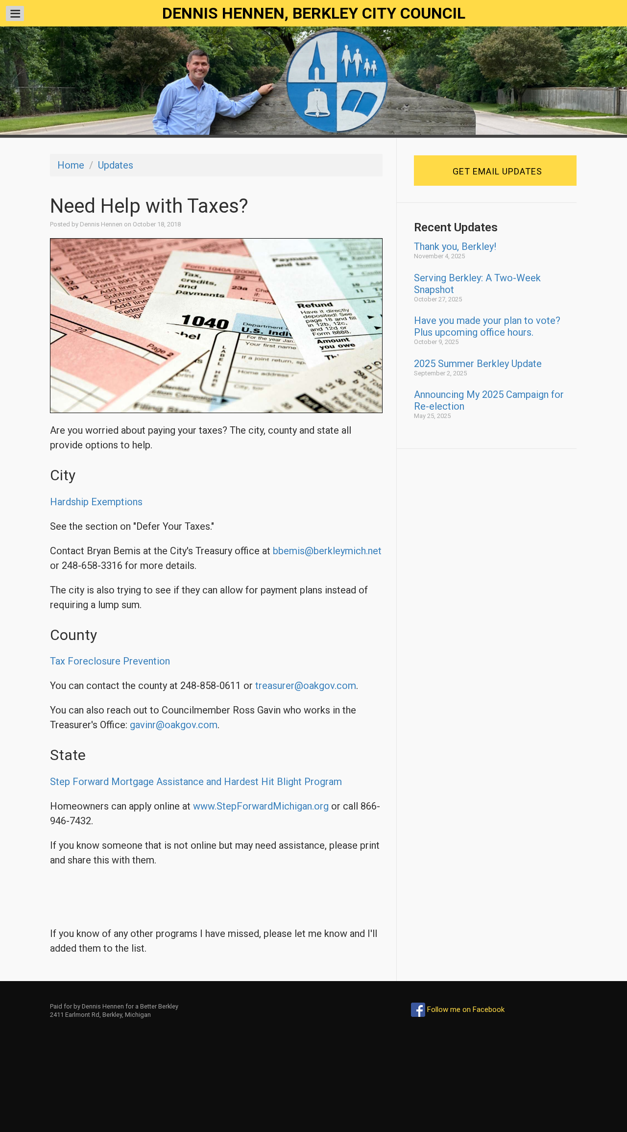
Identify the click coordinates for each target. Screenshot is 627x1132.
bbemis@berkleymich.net (327, 551)
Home (70, 165)
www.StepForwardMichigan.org (261, 806)
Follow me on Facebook (465, 1009)
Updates (115, 165)
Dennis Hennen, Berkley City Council (313, 13)
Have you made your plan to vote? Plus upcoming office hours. (487, 326)
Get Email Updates (497, 171)
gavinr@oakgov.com (173, 725)
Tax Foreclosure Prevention (110, 661)
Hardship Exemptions (96, 502)
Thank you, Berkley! (455, 246)
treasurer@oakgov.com (305, 685)
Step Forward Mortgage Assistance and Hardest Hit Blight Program (196, 781)
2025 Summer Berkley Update (478, 363)
